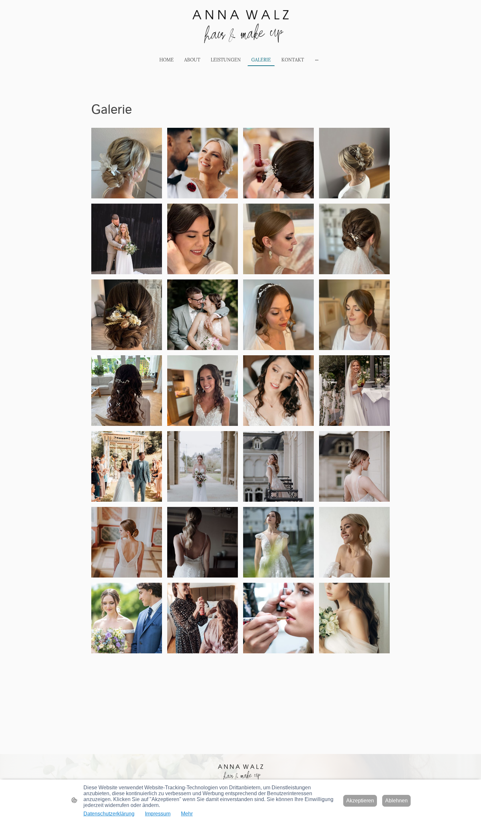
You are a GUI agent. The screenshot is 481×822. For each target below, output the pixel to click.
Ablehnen (396, 800)
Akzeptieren (360, 800)
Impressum (157, 813)
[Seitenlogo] (240, 26)
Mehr (187, 813)
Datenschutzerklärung (108, 813)
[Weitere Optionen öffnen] (317, 60)
